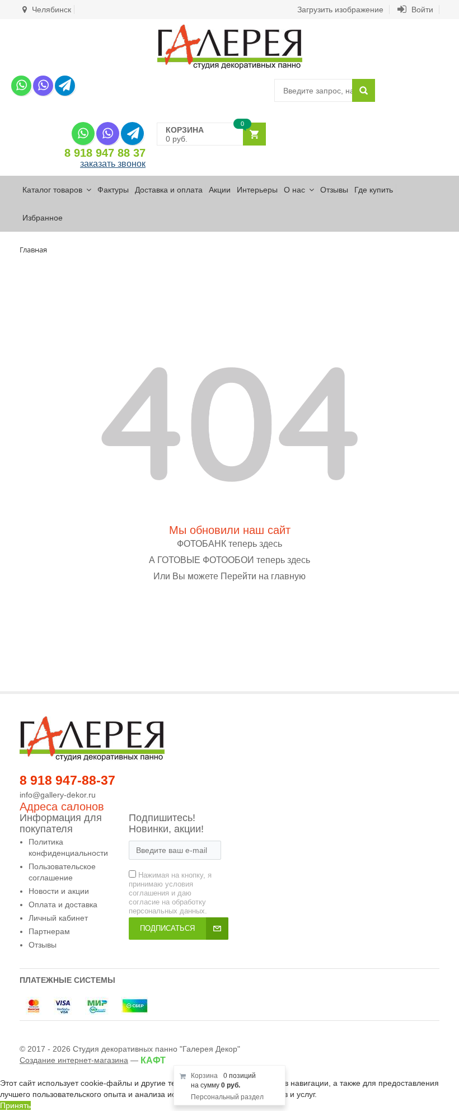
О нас (294, 189)
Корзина (204, 1076)
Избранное (42, 217)
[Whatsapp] (21, 86)
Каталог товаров (52, 189)
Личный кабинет (58, 917)
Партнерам (49, 931)
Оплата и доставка (63, 904)
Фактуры (113, 189)
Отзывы (334, 189)
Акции (220, 189)
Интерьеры (257, 189)
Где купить (373, 189)
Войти (421, 9)
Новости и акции (59, 891)
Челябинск (50, 9)
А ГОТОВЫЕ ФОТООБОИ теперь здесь (229, 560)
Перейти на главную (263, 576)
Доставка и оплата (169, 189)
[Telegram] (65, 86)
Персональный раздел (227, 1097)
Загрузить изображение (340, 9)
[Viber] (43, 86)
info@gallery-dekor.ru (58, 794)
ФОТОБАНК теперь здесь (229, 544)
